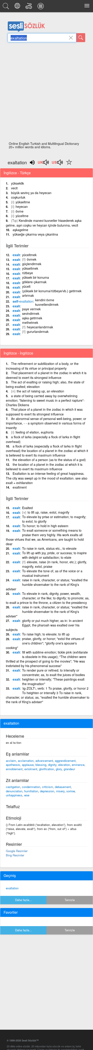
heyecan (22, 206)
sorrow (70, 791)
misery (60, 791)
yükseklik (17, 183)
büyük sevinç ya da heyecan (31, 192)
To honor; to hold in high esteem (45, 526)
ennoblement (14, 769)
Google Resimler (17, 851)
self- (23, 301)
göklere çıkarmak (34, 282)
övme (19, 211)
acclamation (26, 760)
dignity (52, 765)
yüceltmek (29, 255)
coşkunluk (18, 197)
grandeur (69, 769)
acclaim (11, 760)
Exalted (27, 507)
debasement (63, 787)
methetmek (30, 322)
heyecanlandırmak (40, 327)
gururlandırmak (38, 331)
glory (59, 769)
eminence (78, 765)
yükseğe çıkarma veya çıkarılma (35, 234)
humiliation (31, 791)
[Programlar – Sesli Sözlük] (41, 7)
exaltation (12, 888)
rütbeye (27, 273)
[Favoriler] (67, 164)
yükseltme (23, 202)
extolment (30, 769)
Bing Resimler (15, 855)
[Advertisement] (46, 93)
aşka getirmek (32, 318)
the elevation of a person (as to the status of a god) (49, 459)
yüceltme (22, 215)
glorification (46, 769)
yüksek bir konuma (35, 277)
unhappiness (14, 795)
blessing (40, 765)
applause (28, 765)
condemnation (31, 787)
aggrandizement (65, 760)
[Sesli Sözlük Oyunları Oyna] (29, 7)
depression (47, 791)
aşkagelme (20, 229)
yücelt (26, 286)
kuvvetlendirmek (46, 304)
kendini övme (44, 300)
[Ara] (80, 37)
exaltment (20, 487)
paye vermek (31, 309)
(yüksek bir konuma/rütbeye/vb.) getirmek (51, 291)
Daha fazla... (23, 900)
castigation (13, 787)
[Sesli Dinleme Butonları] (43, 164)
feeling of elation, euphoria (34, 432)
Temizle (70, 900)
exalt (16, 255)
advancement (44, 760)
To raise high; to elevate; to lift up (46, 634)
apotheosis (13, 765)
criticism (47, 787)
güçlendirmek (31, 264)
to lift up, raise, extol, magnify (48, 512)
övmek (31, 259)
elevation (64, 765)
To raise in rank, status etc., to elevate (49, 548)
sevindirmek (30, 313)
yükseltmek (30, 268)
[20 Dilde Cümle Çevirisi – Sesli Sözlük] (17, 7)
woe (26, 795)
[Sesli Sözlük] (6, 7)
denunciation (14, 791)
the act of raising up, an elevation (40, 391)
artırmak (28, 295)
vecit (14, 188)
